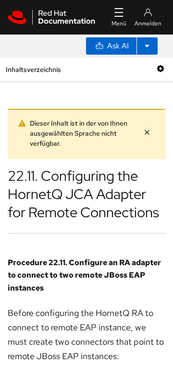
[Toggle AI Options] (147, 46)
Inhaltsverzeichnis (33, 69)
